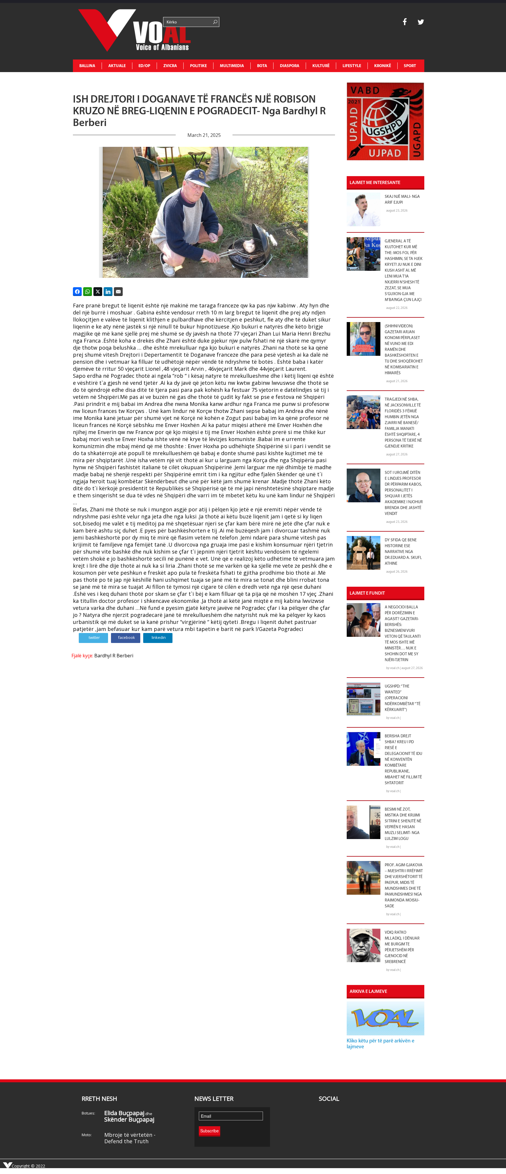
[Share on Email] (118, 291)
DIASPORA (289, 66)
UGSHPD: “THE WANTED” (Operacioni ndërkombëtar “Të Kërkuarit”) (402, 698)
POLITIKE (198, 66)
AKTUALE (117, 66)
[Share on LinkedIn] (108, 291)
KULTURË (320, 66)
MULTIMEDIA (232, 66)
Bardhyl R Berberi (113, 656)
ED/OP (144, 66)
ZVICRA (170, 66)
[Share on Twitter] (97, 291)
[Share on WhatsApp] (87, 291)
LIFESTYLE (352, 66)
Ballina (87, 66)
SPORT (410, 66)
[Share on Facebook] (77, 291)
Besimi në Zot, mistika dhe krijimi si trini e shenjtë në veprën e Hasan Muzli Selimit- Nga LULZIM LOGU (403, 824)
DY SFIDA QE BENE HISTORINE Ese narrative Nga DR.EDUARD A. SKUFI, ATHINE (403, 552)
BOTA (262, 66)
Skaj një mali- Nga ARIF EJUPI (402, 200)
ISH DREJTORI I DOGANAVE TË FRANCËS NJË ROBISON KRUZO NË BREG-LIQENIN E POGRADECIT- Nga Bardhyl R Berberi (199, 112)
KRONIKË (382, 66)
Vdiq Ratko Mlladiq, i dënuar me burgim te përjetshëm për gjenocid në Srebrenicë (402, 947)
